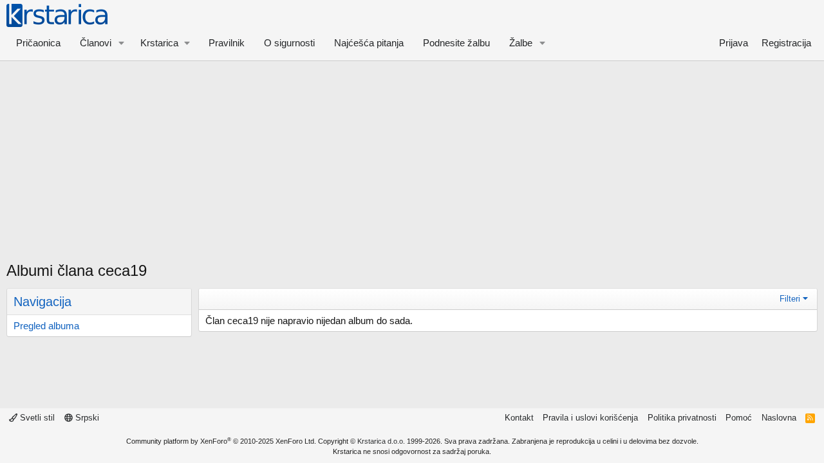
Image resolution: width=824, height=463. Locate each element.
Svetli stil (36, 417)
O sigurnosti (289, 42)
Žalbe (520, 42)
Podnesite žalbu (456, 42)
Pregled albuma (46, 325)
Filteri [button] (790, 299)
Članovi (95, 42)
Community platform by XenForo (221, 441)
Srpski (86, 417)
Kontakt (519, 417)
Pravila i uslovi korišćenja (590, 417)
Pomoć (739, 417)
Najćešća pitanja (369, 42)
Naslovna (779, 417)
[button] (122, 43)
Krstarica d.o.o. (381, 441)
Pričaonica (38, 42)
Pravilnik (227, 42)
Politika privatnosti (682, 417)
